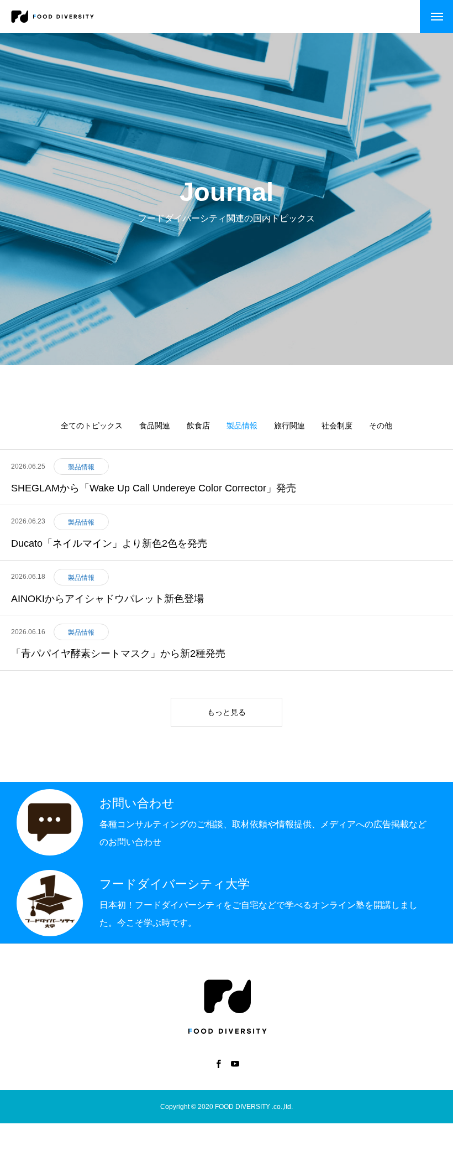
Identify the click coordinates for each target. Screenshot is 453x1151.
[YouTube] (234, 1063)
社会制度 (337, 425)
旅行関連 (289, 425)
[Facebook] (218, 1063)
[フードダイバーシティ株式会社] (52, 17)
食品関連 (154, 425)
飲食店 (198, 425)
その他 (380, 425)
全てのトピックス (92, 425)
